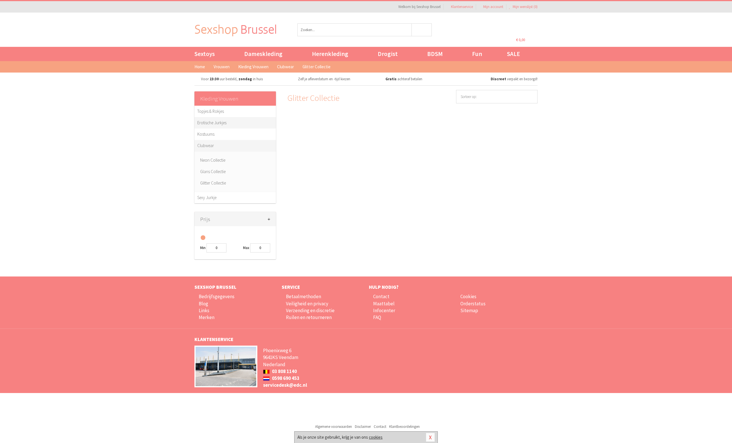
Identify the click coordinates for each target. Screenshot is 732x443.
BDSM (435, 54)
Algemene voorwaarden (333, 426)
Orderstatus (473, 303)
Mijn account (493, 6)
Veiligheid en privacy (307, 303)
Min (203, 247)
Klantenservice (462, 6)
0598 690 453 (285, 378)
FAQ (377, 317)
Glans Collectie (213, 171)
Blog (203, 303)
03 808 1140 (284, 371)
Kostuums (205, 134)
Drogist (388, 54)
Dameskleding (263, 54)
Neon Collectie (212, 160)
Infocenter (384, 310)
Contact (381, 296)
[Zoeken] (422, 29)
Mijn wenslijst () (525, 6)
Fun (477, 54)
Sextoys (204, 54)
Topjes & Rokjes (210, 111)
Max (246, 247)
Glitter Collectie (213, 183)
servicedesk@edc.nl (285, 385)
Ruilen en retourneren (309, 317)
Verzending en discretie (310, 310)
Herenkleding (330, 54)
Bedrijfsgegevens (216, 296)
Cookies (468, 296)
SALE (513, 54)
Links (204, 310)
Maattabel (384, 303)
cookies (376, 437)
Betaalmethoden (303, 296)
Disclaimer (363, 426)
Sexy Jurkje (206, 197)
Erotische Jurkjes (211, 122)
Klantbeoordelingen (404, 426)
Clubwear (205, 145)
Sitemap (469, 310)
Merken (206, 317)
